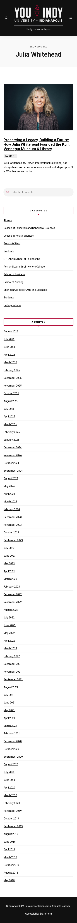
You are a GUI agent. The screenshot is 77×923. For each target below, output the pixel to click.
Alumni (8, 220)
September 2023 (13, 540)
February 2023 (12, 586)
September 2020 (13, 756)
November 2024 (13, 455)
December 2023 (13, 517)
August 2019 (11, 834)
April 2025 (9, 416)
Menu (70, 18)
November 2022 (13, 602)
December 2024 (13, 447)
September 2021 (13, 679)
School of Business (14, 274)
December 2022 (13, 594)
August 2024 (11, 478)
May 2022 (9, 633)
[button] (6, 18)
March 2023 (10, 578)
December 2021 (13, 663)
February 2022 (12, 656)
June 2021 (10, 702)
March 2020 (10, 795)
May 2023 (9, 563)
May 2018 (9, 880)
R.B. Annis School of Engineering (22, 258)
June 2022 (10, 625)
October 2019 (11, 818)
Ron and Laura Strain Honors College (24, 266)
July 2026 (9, 339)
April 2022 (9, 640)
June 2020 (10, 779)
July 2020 (9, 772)
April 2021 (9, 718)
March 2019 (10, 857)
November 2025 (13, 385)
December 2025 (13, 377)
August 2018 (11, 872)
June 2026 (10, 347)
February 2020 (12, 803)
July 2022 (9, 617)
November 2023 (13, 524)
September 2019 (13, 826)
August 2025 (11, 401)
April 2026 (9, 354)
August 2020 (11, 764)
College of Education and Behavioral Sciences (29, 228)
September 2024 (13, 470)
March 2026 (10, 362)
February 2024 (12, 509)
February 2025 (12, 432)
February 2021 (12, 733)
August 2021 (11, 687)
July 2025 (9, 408)
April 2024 (9, 493)
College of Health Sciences (19, 235)
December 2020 (13, 741)
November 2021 (13, 671)
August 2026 (11, 331)
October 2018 (11, 864)
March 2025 (10, 424)
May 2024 (9, 486)
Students (9, 297)
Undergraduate (12, 305)
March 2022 (10, 648)
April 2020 (9, 787)
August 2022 (11, 609)
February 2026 (12, 370)
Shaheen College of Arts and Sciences (25, 289)
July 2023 (9, 548)
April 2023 (9, 571)
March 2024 (10, 501)
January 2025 (11, 439)
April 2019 (9, 849)
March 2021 (10, 725)
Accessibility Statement (38, 913)
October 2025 (11, 393)
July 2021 (9, 694)
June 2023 (10, 555)
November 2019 (13, 810)
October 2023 (11, 532)
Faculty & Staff (12, 243)
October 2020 (11, 749)
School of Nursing (13, 282)
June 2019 (10, 841)
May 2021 (9, 710)
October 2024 (11, 463)
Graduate (9, 251)
